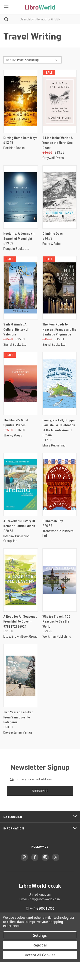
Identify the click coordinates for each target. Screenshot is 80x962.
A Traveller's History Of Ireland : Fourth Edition (19, 523)
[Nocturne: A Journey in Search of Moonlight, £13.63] (20, 197)
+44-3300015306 (42, 908)
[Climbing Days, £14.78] (59, 197)
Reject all (40, 945)
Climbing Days (52, 234)
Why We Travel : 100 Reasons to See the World (56, 622)
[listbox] (38, 60)
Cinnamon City (52, 521)
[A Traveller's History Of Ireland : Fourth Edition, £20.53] (20, 484)
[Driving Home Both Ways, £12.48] (20, 101)
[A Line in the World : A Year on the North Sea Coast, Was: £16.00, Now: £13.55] (59, 101)
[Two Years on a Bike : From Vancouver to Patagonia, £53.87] (20, 675)
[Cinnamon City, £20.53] (59, 484)
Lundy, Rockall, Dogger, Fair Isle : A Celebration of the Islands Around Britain (59, 427)
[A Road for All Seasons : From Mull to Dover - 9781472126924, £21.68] (20, 580)
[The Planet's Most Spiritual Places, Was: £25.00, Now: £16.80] (20, 384)
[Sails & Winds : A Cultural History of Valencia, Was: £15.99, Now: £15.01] (20, 288)
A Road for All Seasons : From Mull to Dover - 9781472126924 (20, 622)
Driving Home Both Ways (20, 138)
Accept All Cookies (40, 954)
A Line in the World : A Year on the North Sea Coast (57, 143)
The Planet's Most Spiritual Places (15, 422)
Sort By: (11, 59)
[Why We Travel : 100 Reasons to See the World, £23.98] (59, 580)
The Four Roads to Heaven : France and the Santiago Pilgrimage (59, 329)
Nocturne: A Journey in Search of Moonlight (19, 236)
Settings (40, 935)
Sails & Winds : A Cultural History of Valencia (15, 329)
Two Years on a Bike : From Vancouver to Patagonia (18, 717)
